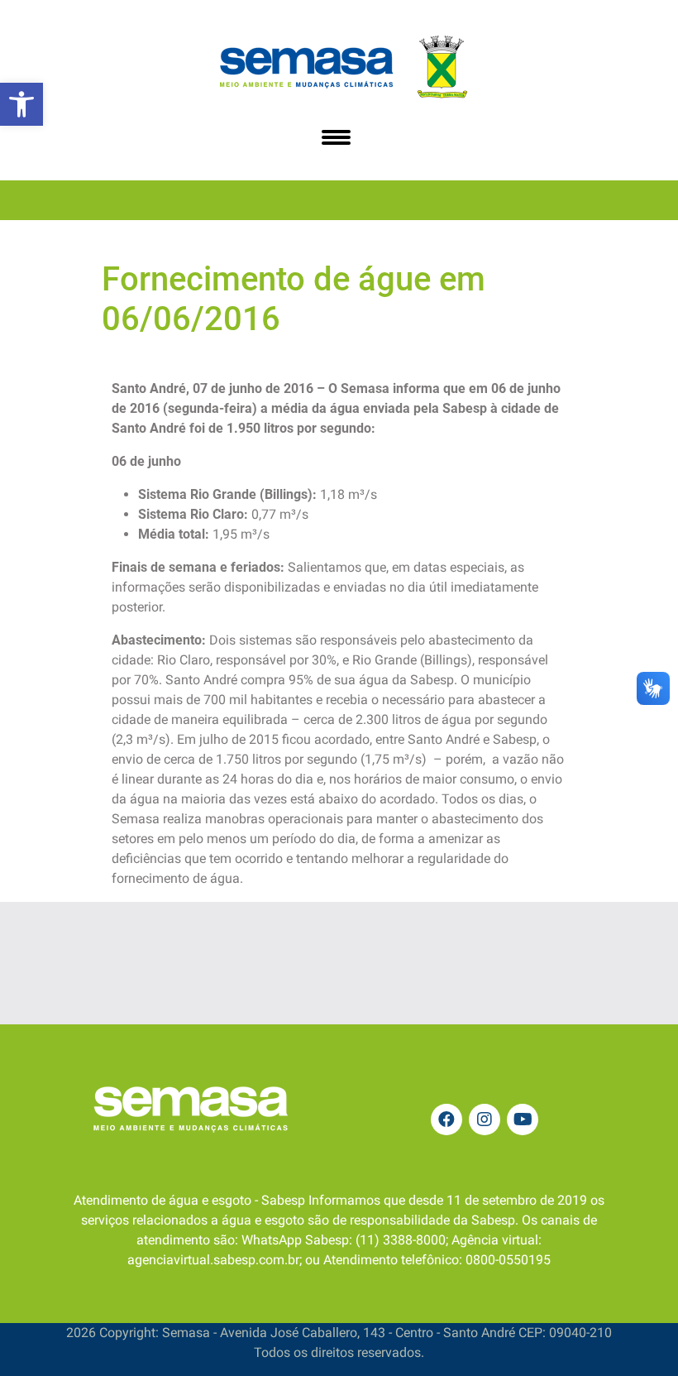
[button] (21, 104)
